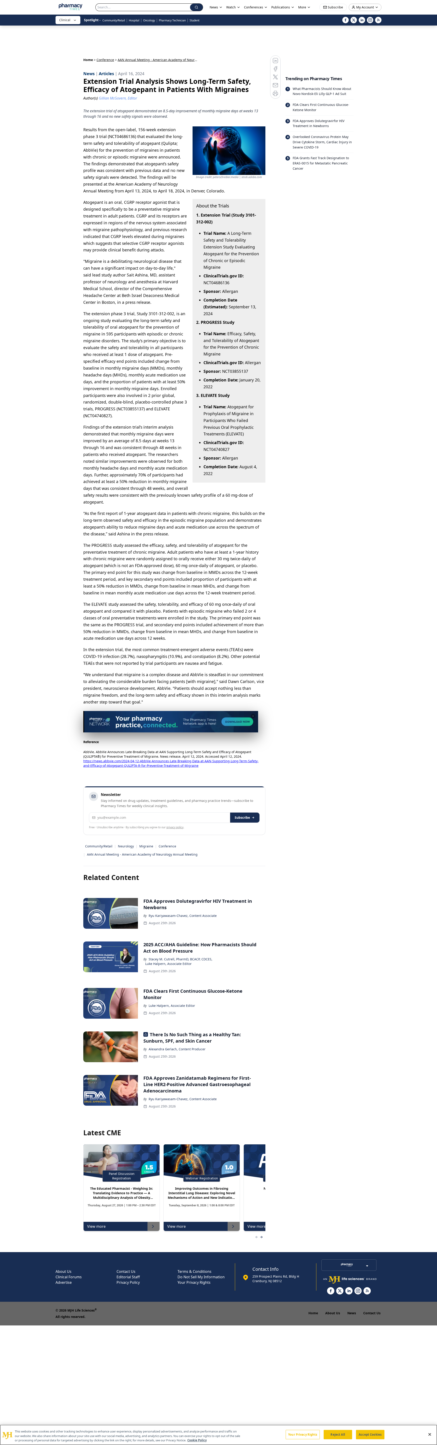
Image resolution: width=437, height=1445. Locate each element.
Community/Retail (113, 20)
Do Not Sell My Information (201, 1276)
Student (194, 20)
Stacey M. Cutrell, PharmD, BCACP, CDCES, (180, 959)
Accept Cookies (370, 1434)
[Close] (430, 1434)
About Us (63, 1271)
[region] (218, 1435)
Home (88, 60)
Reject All (337, 1434)
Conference (105, 60)
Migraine (146, 846)
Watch (231, 7)
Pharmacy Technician (172, 20)
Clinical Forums (69, 1276)
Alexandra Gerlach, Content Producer (177, 1049)
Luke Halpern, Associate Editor (168, 964)
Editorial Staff (128, 1276)
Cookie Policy (197, 1440)
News (351, 1313)
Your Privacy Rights (194, 1282)
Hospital (134, 20)
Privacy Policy (128, 1282)
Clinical (64, 20)
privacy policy (174, 827)
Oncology (149, 20)
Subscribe (242, 817)
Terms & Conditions (194, 1271)
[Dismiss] (253, 716)
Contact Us (126, 1271)
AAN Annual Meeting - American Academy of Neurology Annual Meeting (142, 854)
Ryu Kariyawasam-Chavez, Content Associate (183, 915)
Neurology (126, 846)
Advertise (64, 1282)
